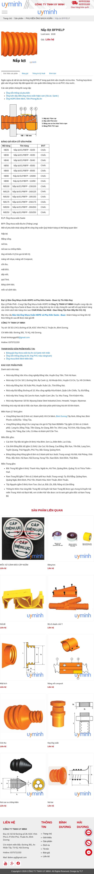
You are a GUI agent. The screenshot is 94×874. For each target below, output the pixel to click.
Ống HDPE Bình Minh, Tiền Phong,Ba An (24, 99)
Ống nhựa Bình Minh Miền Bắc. (19, 359)
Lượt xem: (45, 34)
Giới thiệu (47, 837)
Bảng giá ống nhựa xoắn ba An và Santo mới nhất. (28, 353)
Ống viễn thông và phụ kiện (18, 93)
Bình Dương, (61, 416)
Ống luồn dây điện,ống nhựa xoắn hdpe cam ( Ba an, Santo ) (32, 96)
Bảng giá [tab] (25, 73)
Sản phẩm (47, 841)
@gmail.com (24, 337)
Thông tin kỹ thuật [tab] (38, 73)
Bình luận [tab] (52, 73)
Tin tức (46, 849)
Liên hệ (46, 856)
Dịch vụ (46, 845)
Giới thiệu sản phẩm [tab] (10, 73)
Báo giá (46, 853)
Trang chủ (47, 834)
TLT (81, 871)
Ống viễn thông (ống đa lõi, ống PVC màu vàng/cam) (29, 356)
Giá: (42, 40)
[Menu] (4, 12)
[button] (35, 30)
